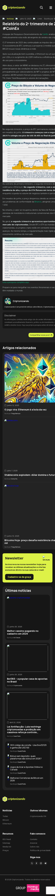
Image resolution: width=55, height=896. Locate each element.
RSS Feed (7, 839)
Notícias (10, 19)
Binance (38, 201)
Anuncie (33, 843)
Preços (6, 850)
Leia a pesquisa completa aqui (16, 282)
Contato (33, 839)
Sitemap (6, 843)
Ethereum (7, 823)
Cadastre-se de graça (19, 576)
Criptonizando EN (38, 816)
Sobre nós (34, 846)
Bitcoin (6, 820)
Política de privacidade (40, 850)
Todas (5, 816)
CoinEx (45, 34)
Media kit (7, 846)
